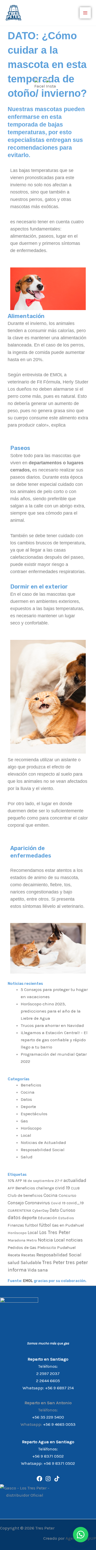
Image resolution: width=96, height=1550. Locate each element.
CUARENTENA (19, 1210)
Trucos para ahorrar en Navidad (52, 1025)
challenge (45, 1188)
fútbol (45, 1225)
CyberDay (40, 1210)
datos (14, 1217)
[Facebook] (39, 1478)
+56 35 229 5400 (48, 1417)
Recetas (28, 1255)
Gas (24, 1120)
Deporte (28, 1106)
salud (13, 1262)
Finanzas (16, 1225)
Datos (26, 1099)
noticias (74, 1240)
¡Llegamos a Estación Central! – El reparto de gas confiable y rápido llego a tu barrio (54, 1040)
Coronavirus (37, 1203)
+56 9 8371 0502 (48, 1456)
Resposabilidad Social (43, 1149)
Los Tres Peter (54, 1232)
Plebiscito (46, 1247)
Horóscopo (31, 1128)
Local (26, 1135)
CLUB (75, 1188)
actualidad (74, 1180)
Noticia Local (51, 1240)
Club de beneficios (25, 1195)
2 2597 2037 (48, 1373)
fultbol (31, 1225)
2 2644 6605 (48, 1380)
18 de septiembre (38, 1180)
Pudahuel (66, 1247)
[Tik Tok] (57, 1478)
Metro (31, 1240)
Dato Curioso (62, 1210)
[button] (80, 1534)
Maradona (16, 1240)
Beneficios (31, 1084)
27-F (58, 1180)
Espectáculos (34, 1113)
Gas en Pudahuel (68, 1225)
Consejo (16, 1202)
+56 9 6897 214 (59, 1387)
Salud (27, 1156)
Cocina (28, 1092)
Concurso (67, 1195)
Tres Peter (53, 1262)
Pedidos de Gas (22, 1247)
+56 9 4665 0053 (59, 1424)
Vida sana (38, 1270)
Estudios (66, 1218)
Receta (14, 1255)
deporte (29, 1217)
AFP (11, 1188)
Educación (47, 1218)
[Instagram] (48, 1478)
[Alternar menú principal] (85, 12)
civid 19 (62, 1187)
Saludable (30, 1262)
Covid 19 (58, 1203)
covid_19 (75, 1202)
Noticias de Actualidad (43, 1142)
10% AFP (15, 1180)
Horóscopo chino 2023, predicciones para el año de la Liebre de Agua (51, 1011)
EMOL (27, 1281)
